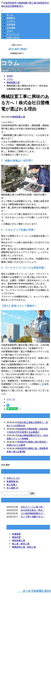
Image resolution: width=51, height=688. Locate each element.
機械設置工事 (13, 82)
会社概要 (11, 27)
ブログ (10, 31)
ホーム (10, 14)
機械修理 (16, 537)
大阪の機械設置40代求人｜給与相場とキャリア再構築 (27, 437)
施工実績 (12, 484)
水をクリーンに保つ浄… (32, 506)
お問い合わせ (13, 37)
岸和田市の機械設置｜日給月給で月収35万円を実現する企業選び (27, 430)
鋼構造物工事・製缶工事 (24, 546)
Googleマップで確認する (14, 659)
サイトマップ (13, 34)
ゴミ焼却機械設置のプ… (33, 513)
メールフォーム (10, 56)
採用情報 (11, 24)
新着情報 (12, 481)
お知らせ (13, 478)
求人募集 (12, 487)
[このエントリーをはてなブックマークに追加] (8, 405)
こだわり (11, 21)
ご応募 (43, 384)
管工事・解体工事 (20, 543)
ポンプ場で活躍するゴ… (33, 516)
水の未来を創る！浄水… (33, 510)
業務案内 (11, 18)
